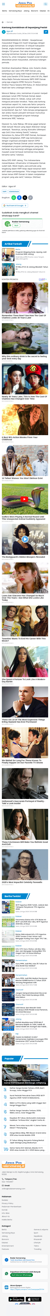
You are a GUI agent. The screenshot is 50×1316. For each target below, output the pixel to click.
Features (5, 1249)
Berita (18, 249)
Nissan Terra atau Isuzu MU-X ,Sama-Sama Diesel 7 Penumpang (28, 1126)
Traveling (37, 1249)
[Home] (2, 22)
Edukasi (19, 902)
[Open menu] (3, 4)
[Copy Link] (30, 197)
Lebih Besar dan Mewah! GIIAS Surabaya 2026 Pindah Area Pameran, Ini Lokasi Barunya (32, 1010)
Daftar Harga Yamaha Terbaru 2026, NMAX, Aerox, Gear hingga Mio (25, 1111)
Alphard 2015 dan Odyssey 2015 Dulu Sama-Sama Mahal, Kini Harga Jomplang (25, 1081)
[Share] (46, 32)
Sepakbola (38, 1236)
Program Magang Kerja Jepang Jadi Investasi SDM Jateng (31, 253)
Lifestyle (37, 1242)
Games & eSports (41, 1229)
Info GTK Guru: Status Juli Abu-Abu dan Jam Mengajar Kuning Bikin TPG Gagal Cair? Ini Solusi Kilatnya (31, 951)
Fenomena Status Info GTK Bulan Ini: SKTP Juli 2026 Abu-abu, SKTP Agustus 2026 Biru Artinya (32, 921)
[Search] (45, 4)
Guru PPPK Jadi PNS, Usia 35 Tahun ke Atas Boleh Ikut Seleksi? (31, 965)
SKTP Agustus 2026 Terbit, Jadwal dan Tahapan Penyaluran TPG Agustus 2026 (32, 907)
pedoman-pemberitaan (11, 1206)
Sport (36, 1233)
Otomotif (19, 990)
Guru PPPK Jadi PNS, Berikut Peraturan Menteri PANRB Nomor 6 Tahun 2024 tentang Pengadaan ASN (31, 980)
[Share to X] (25, 197)
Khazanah (38, 1239)
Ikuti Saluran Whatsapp (22, 1275)
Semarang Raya (8, 1233)
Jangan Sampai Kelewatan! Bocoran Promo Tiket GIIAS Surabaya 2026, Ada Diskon (31, 995)
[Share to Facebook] (19, 197)
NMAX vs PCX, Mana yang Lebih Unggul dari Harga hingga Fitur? (28, 1104)
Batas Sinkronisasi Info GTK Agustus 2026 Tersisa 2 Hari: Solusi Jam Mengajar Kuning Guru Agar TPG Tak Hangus (31, 937)
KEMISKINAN (14, 191)
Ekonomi (5, 1239)
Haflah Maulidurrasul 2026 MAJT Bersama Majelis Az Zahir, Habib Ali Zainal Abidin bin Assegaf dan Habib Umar (31, 1025)
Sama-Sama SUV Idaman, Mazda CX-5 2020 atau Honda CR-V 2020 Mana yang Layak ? (27, 1150)
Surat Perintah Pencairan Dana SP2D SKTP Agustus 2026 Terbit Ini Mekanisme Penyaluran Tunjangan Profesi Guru (27, 1097)
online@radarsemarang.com (13, 1189)
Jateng (18, 264)
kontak (4, 1210)
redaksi (5, 1200)
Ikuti (16, 225)
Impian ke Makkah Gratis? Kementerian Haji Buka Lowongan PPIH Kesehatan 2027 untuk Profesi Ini (32, 1039)
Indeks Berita (7, 1220)
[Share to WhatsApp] (13, 197)
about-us (6, 1216)
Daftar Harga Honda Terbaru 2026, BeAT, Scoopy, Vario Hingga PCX (27, 1089)
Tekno (36, 1246)
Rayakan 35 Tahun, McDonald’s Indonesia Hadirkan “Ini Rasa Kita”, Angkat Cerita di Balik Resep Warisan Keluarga (27, 1120)
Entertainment (8, 1246)
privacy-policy (7, 1203)
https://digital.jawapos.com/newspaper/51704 (27, 1289)
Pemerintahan (21, 960)
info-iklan (6, 1213)
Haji (17, 1034)
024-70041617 (7, 1182)
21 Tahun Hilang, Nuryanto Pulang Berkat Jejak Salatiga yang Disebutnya (27, 1141)
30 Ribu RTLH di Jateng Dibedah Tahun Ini (32, 268)
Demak (10, 22)
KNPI (4, 191)
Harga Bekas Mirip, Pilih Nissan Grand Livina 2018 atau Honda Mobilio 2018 (28, 1134)
